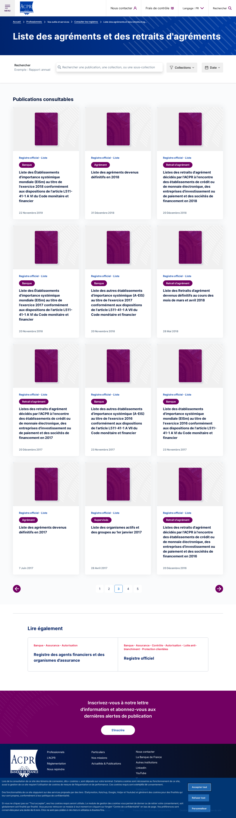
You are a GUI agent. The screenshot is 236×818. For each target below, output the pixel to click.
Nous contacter (145, 751)
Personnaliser (199, 808)
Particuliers (98, 752)
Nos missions (99, 757)
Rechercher (22, 65)
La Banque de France (149, 757)
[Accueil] (24, 763)
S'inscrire (118, 730)
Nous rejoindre (56, 769)
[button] (222, 8)
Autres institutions (146, 762)
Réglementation (56, 763)
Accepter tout (199, 787)
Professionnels (55, 752)
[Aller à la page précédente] (17, 589)
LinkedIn (141, 767)
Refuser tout (198, 797)
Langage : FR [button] (191, 8)
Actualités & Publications (106, 763)
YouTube (141, 773)
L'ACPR (51, 757)
